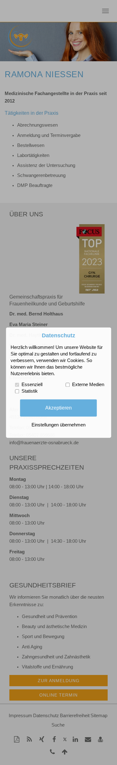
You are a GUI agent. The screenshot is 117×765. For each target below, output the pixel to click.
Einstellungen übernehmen (58, 424)
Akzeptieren (58, 407)
